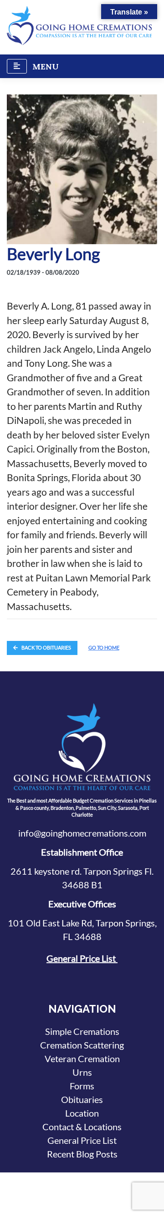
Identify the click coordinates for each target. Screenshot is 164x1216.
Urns (82, 1072)
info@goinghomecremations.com (82, 832)
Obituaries (82, 1099)
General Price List (82, 958)
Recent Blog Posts (82, 1153)
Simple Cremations (82, 1031)
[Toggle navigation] (17, 66)
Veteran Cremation (82, 1058)
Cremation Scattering (82, 1044)
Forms (82, 1085)
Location (82, 1113)
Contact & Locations (82, 1126)
